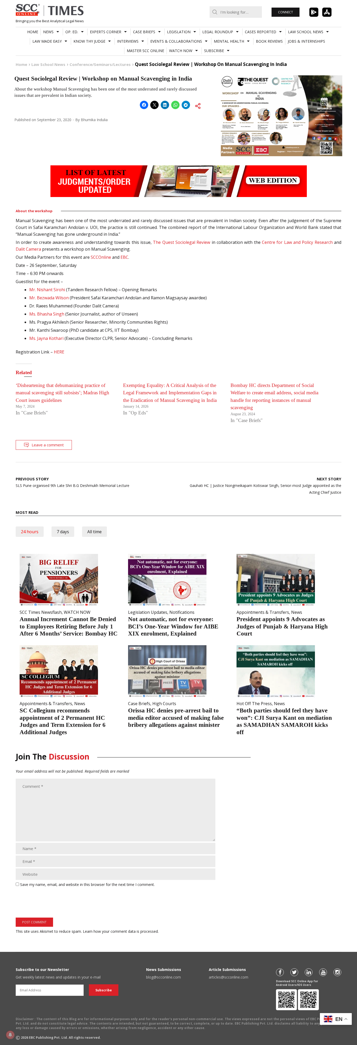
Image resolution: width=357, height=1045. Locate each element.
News (48, 31)
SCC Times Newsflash (41, 612)
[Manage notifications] (10, 1035)
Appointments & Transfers (263, 612)
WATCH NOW (180, 50)
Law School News (305, 31)
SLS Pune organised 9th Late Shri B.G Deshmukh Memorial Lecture (72, 482)
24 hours (29, 532)
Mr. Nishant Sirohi (47, 290)
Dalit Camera (28, 249)
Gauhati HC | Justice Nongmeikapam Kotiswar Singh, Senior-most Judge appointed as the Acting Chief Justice (265, 485)
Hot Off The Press (254, 703)
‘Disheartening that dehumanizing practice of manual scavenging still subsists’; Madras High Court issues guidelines (62, 393)
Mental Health (229, 41)
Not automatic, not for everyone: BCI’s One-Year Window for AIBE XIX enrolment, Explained (173, 626)
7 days (63, 532)
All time (94, 532)
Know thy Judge (89, 41)
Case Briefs (144, 31)
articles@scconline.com (228, 977)
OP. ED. (71, 31)
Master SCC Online (145, 50)
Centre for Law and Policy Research (297, 242)
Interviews (128, 41)
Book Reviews (269, 41)
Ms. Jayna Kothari (46, 338)
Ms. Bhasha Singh (46, 314)
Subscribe (214, 50)
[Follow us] (280, 972)
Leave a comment (48, 444)
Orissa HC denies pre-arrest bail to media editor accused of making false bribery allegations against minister (176, 717)
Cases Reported (260, 31)
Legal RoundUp (217, 31)
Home (32, 31)
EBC (123, 257)
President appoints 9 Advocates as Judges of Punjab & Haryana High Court (282, 626)
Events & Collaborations (176, 41)
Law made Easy (47, 41)
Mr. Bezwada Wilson (49, 298)
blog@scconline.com (163, 977)
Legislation (179, 31)
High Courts (164, 703)
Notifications (181, 612)
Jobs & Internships (306, 41)
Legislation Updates (147, 612)
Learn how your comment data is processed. (121, 931)
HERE (60, 352)
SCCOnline (100, 257)
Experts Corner (105, 31)
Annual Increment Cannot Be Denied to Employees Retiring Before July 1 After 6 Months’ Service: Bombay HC (69, 626)
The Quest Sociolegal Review (181, 242)
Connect (285, 12)
